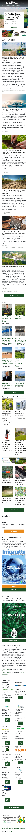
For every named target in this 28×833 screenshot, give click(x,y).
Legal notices (5, 828)
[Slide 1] (12, 27)
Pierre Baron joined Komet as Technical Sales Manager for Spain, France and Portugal (7, 318)
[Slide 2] (14, 27)
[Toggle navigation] (23, 3)
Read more (7, 700)
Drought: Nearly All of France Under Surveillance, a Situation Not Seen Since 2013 (13, 192)
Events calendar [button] (14, 807)
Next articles (14, 295)
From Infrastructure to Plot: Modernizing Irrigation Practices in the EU (13, 233)
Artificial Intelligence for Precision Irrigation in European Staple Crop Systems (13, 58)
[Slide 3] (16, 27)
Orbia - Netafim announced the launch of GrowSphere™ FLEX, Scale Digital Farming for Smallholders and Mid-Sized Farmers (7, 419)
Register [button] (14, 586)
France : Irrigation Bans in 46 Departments (20, 317)
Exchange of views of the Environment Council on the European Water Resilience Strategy (7, 340)
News (14, 392)
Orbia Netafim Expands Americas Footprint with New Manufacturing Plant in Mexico (7, 362)
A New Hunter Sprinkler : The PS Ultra (6, 500)
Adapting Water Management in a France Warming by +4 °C (12, 110)
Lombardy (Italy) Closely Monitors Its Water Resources (20, 383)
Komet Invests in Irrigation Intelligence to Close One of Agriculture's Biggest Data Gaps (20, 340)
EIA (2, 671)
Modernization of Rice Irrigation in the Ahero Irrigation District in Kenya (14, 267)
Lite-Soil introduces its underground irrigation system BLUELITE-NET (20, 415)
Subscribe (14, 531)
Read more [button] (14, 590)
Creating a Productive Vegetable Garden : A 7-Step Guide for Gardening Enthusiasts (14, 152)
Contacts (20, 827)
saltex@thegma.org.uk (7, 761)
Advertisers (22, 828)
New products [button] (14, 510)
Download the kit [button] (14, 640)
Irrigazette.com (6, 647)
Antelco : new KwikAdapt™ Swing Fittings (6, 480)
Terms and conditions (13, 828)
